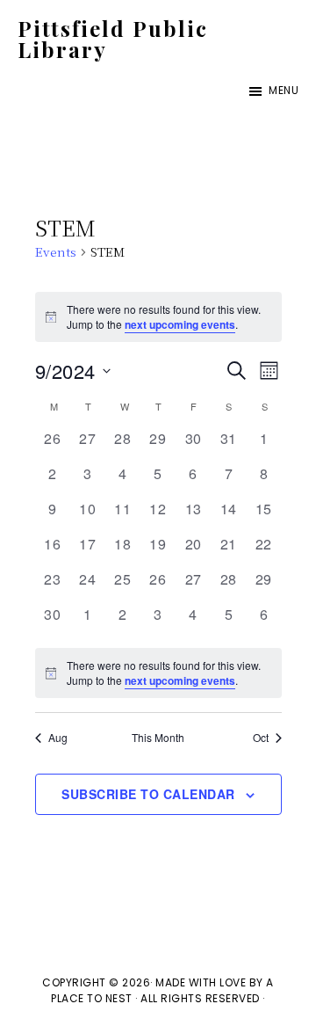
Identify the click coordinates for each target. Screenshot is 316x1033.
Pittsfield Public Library (113, 38)
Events (55, 252)
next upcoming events (180, 324)
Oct (261, 738)
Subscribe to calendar (148, 794)
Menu (283, 90)
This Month (158, 738)
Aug (58, 738)
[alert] (158, 673)
